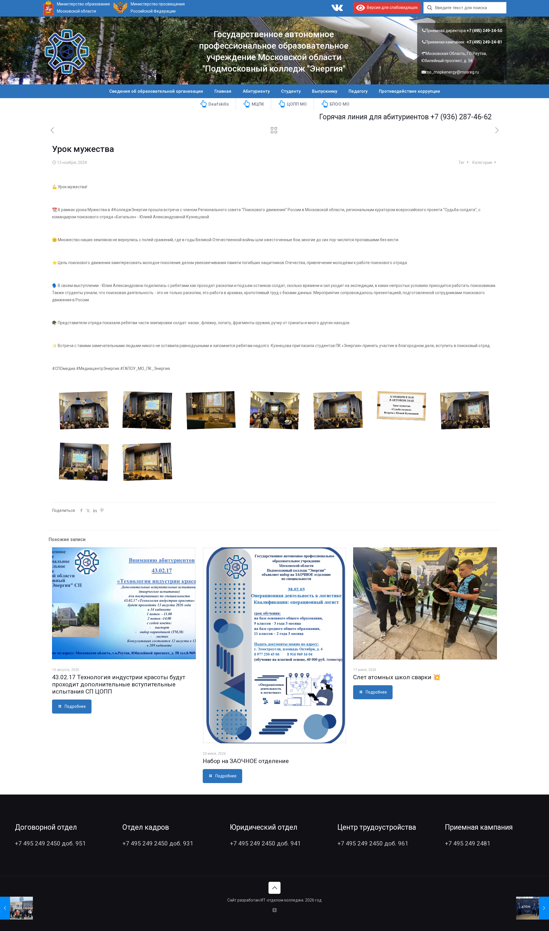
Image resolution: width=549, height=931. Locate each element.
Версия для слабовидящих (391, 7)
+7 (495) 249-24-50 (484, 30)
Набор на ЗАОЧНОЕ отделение (246, 761)
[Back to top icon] (274, 888)
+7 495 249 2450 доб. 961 (372, 843)
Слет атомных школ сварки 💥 (396, 677)
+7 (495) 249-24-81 (484, 42)
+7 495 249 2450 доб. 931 (157, 843)
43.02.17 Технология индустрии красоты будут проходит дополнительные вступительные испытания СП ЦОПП (118, 684)
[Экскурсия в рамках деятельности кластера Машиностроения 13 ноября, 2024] (532, 908)
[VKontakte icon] (274, 910)
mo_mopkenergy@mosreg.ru (452, 72)
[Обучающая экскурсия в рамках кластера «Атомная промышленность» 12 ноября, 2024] (16, 908)
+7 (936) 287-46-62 (427, 117)
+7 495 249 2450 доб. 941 (265, 843)
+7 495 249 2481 (467, 843)
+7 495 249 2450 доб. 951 (50, 843)
